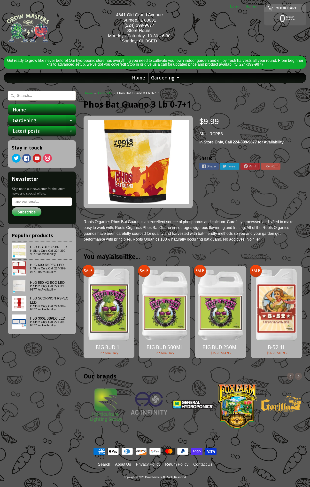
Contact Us (202, 464)
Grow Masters (153, 477)
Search (104, 464)
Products (105, 93)
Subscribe (27, 212)
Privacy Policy (148, 464)
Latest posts (44, 132)
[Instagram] (47, 158)
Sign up (251, 6)
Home (138, 78)
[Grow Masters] (28, 28)
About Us (123, 464)
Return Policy (176, 464)
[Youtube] (37, 158)
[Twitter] (16, 158)
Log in (234, 6)
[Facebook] (26, 158)
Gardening (165, 79)
